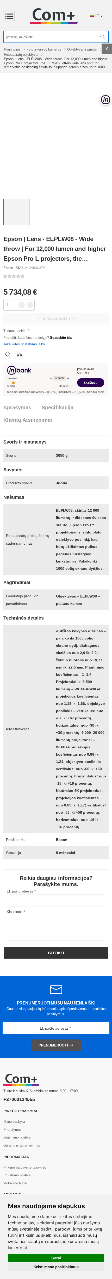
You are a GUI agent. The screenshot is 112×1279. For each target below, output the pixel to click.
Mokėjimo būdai (15, 1183)
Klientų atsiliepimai (27, 420)
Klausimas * (16, 912)
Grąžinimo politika (16, 1137)
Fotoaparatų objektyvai (21, 55)
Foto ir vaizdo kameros (44, 49)
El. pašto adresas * (21, 891)
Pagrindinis (13, 49)
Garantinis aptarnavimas (21, 1145)
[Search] (103, 37)
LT (97, 16)
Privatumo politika (16, 1175)
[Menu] (9, 16)
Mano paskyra (14, 1121)
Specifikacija (57, 407)
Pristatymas (12, 1130)
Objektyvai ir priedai (82, 49)
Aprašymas (17, 407)
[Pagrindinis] (54, 16)
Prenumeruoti (53, 1045)
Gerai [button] (56, 1258)
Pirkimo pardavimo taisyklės (24, 1167)
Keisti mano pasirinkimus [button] (56, 1266)
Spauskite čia (61, 338)
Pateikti (56, 953)
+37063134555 (19, 1099)
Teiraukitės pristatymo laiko (24, 344)
